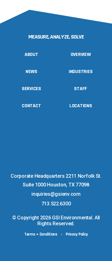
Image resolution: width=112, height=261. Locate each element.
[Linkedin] (48, 165)
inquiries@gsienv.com (56, 194)
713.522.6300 (56, 204)
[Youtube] (60, 165)
